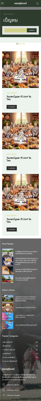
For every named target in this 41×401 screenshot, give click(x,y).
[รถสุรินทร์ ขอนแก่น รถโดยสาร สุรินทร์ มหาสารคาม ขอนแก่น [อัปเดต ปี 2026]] (7, 299)
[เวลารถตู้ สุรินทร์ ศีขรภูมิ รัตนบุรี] (7, 325)
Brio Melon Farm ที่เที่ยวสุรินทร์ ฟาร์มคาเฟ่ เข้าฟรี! (25, 279)
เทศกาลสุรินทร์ (11, 93)
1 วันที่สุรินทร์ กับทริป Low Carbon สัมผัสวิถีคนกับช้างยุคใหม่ (26, 252)
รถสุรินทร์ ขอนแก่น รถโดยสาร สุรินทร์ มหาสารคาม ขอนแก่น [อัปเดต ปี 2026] (25, 299)
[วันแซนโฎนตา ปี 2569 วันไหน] (20, 69)
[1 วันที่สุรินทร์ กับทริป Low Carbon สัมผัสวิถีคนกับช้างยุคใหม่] (7, 252)
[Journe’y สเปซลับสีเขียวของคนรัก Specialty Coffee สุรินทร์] (7, 270)
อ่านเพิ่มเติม (11, 107)
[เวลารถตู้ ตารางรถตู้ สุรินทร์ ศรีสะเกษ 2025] (7, 316)
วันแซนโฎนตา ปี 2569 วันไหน (25, 307)
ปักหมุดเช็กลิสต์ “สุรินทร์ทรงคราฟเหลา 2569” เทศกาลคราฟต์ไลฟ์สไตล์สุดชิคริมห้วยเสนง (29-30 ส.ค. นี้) (26, 261)
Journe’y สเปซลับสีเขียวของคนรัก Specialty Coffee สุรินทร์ (26, 270)
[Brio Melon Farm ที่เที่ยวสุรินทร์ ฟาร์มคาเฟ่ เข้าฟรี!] (7, 279)
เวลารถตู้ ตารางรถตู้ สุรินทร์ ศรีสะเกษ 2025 (24, 316)
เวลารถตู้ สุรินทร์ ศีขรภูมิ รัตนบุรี (26, 325)
